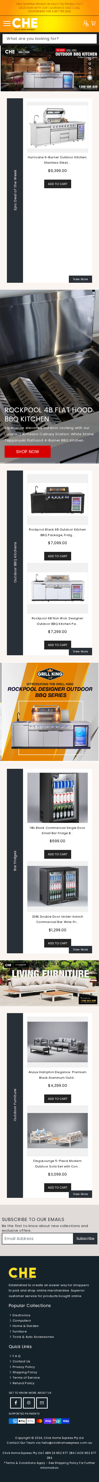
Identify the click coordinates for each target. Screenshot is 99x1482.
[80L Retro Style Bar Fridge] (58, 886)
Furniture (19, 1331)
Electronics (21, 1315)
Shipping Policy (24, 1372)
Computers (21, 1320)
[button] (93, 24)
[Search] (92, 39)
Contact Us (21, 1361)
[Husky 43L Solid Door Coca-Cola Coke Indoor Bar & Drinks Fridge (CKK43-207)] (58, 797)
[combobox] (49, 39)
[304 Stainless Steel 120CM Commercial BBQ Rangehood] (57, 588)
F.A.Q (16, 1356)
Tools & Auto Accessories (33, 1337)
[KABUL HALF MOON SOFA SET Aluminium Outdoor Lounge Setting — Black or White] (57, 1130)
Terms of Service (26, 1377)
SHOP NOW (27, 452)
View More (80, 279)
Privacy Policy (23, 1367)
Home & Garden (25, 1326)
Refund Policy (23, 1383)
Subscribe (85, 1238)
